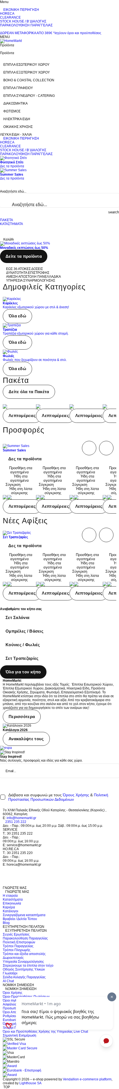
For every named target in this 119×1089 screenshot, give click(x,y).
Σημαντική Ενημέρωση (19, 1035)
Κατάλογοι (10, 911)
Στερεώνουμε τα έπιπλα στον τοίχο (28, 965)
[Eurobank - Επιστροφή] (22, 1070)
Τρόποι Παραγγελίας (18, 946)
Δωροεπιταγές (13, 958)
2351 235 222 (15, 822)
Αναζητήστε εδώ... (13, 191)
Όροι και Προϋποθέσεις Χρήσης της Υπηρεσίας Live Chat (45, 1032)
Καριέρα (9, 907)
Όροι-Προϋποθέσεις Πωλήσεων (26, 997)
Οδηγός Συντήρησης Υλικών (24, 969)
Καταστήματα (13, 899)
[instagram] (4, 880)
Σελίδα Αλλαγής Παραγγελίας (24, 977)
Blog (6, 923)
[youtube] (4, 884)
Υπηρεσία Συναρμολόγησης (23, 962)
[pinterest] (4, 876)
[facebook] (4, 868)
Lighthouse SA (30, 1083)
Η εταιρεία (10, 896)
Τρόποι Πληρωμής (16, 950)
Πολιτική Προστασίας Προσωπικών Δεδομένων (58, 797)
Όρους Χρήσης (76, 795)
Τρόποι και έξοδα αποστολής (24, 954)
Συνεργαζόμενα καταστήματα (24, 915)
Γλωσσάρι (10, 973)
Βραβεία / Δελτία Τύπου (20, 919)
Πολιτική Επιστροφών (19, 942)
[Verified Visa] (14, 1044)
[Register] (117, 782)
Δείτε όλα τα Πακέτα (29, 391)
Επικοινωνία (12, 903)
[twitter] (4, 872)
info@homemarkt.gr (21, 818)
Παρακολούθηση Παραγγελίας (25, 938)
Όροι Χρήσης (12, 993)
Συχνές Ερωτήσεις (16, 934)
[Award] (10, 1066)
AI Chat (8, 981)
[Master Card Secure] (20, 1048)
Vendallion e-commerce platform (87, 1079)
